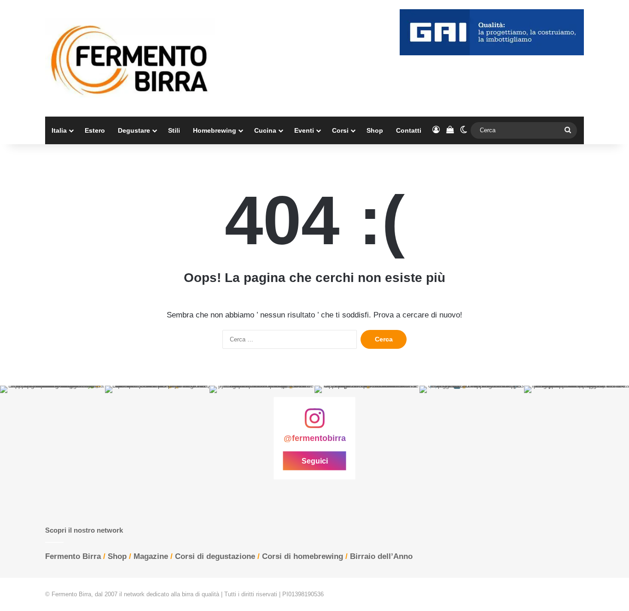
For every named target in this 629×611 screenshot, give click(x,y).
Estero (95, 130)
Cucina (265, 130)
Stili (174, 130)
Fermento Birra (73, 556)
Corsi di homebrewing (302, 556)
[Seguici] (314, 423)
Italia (59, 130)
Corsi (340, 130)
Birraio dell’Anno (381, 556)
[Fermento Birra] (130, 58)
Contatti (408, 130)
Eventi (304, 130)
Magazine (151, 556)
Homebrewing (214, 130)
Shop (375, 130)
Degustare (134, 130)
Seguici (315, 460)
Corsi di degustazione (215, 556)
